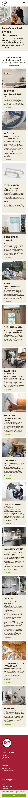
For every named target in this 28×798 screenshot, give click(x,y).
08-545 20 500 (6, 768)
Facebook (4, 772)
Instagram (4, 774)
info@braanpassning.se (8, 770)
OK (14, 795)
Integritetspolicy (6, 788)
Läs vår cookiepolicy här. (20, 792)
